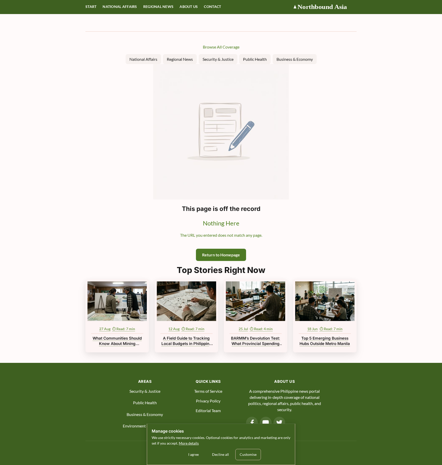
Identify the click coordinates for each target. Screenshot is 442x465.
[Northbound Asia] (325, 7)
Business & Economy (295, 59)
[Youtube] (266, 422)
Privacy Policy (208, 400)
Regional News (158, 7)
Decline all (220, 454)
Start (90, 7)
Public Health (255, 59)
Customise (248, 454)
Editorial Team (208, 410)
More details (189, 443)
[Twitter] (279, 422)
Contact (212, 7)
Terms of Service (208, 391)
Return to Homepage (221, 254)
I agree (193, 454)
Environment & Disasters (145, 425)
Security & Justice (218, 59)
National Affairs (120, 7)
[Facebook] (252, 422)
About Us (189, 7)
